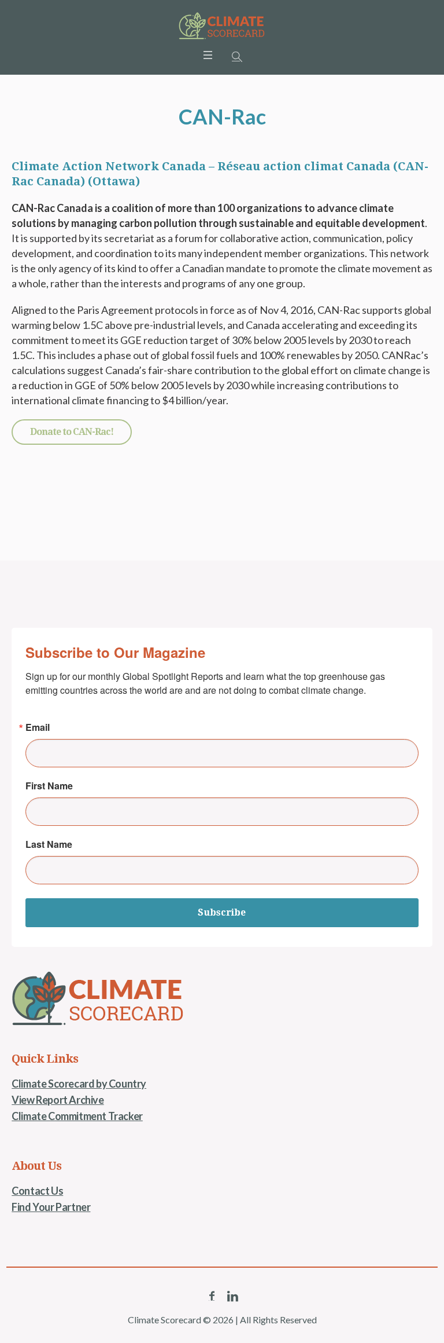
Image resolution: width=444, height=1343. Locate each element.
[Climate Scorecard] (222, 26)
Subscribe (222, 912)
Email (37, 727)
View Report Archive (57, 1099)
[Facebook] (212, 1296)
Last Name (48, 844)
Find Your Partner (51, 1207)
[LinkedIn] (232, 1296)
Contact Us (37, 1190)
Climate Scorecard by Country (79, 1083)
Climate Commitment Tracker (77, 1116)
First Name (49, 786)
